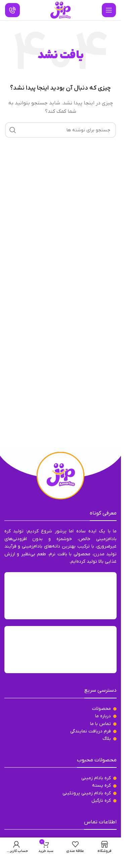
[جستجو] (12, 130)
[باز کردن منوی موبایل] (108, 10)
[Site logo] (60, 10)
